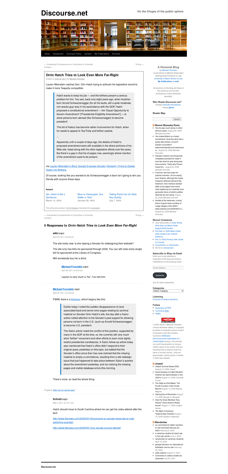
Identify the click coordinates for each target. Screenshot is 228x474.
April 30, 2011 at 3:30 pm (63, 292)
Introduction (58, 53)
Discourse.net (64, 13)
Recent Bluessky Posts (167, 125)
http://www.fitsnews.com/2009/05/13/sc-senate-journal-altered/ (87, 428)
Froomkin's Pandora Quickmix (165, 299)
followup (75, 299)
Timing (139, 64)
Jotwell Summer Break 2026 (167, 366)
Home (47, 53)
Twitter (158, 313)
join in (171, 107)
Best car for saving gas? (64, 390)
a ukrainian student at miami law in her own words (168, 434)
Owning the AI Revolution (166, 394)
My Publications (102, 53)
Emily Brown (160, 245)
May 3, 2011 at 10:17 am (63, 402)
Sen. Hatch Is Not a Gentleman (55, 196)
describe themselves (172, 104)
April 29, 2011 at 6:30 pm (72, 270)
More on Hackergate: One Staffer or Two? (90, 196)
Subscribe (160, 275)
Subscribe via (161, 308)
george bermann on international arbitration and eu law (169, 445)
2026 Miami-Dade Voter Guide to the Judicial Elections (168, 234)
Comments (162, 310)
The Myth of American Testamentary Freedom (165, 412)
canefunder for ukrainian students (169, 438)
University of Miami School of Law (168, 78)
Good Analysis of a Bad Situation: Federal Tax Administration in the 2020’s (169, 375)
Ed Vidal (158, 231)
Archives (116, 53)
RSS (169, 307)
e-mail (176, 81)
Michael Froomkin (77, 78)
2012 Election (72, 208)
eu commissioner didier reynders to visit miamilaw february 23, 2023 (169, 428)
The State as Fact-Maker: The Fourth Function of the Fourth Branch (167, 386)
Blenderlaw (161, 422)
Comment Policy (74, 53)
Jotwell (159, 363)
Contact (88, 53)
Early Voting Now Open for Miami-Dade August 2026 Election (168, 225)
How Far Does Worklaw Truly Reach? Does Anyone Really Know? (167, 402)
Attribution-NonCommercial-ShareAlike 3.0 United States (166, 338)
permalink (95, 208)
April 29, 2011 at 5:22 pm (63, 237)
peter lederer (160, 452)
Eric (157, 239)
